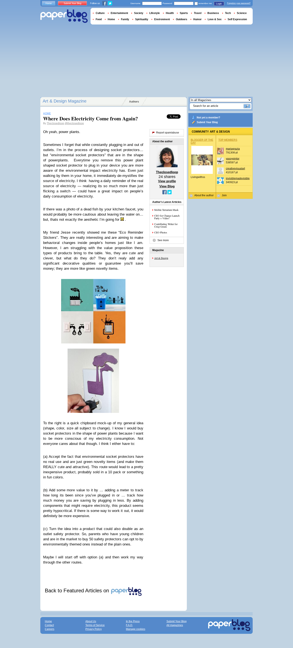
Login (219, 3)
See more (163, 240)
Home (48, 3)
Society (138, 13)
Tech (228, 13)
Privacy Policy (93, 629)
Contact (49, 625)
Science (242, 13)
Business (213, 13)
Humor (197, 19)
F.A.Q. (129, 625)
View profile (167, 181)
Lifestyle (154, 13)
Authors (134, 101)
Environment (162, 19)
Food (99, 19)
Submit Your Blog (207, 122)
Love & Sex (215, 19)
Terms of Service (95, 625)
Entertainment (119, 13)
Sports (184, 13)
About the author (204, 195)
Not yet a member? (208, 117)
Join (224, 195)
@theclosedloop (74, 123)
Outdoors (181, 19)
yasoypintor (232, 158)
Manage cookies (135, 629)
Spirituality (141, 19)
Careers (49, 629)
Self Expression (237, 19)
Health (170, 13)
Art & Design (161, 258)
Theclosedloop (55, 123)
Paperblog (64, 16)
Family (125, 19)
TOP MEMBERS (227, 139)
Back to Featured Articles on (77, 590)
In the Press (133, 621)
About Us (90, 621)
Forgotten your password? (239, 3)
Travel (197, 13)
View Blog (167, 186)
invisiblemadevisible (238, 178)
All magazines (174, 625)
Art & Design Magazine (64, 101)
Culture (100, 13)
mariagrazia (233, 148)
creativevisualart (235, 168)
